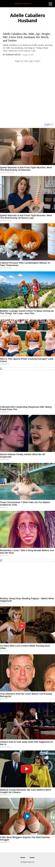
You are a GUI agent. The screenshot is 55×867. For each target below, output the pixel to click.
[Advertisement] (27, 93)
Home (22, 857)
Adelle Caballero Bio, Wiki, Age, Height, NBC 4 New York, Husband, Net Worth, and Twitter (26, 37)
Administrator (13, 55)
